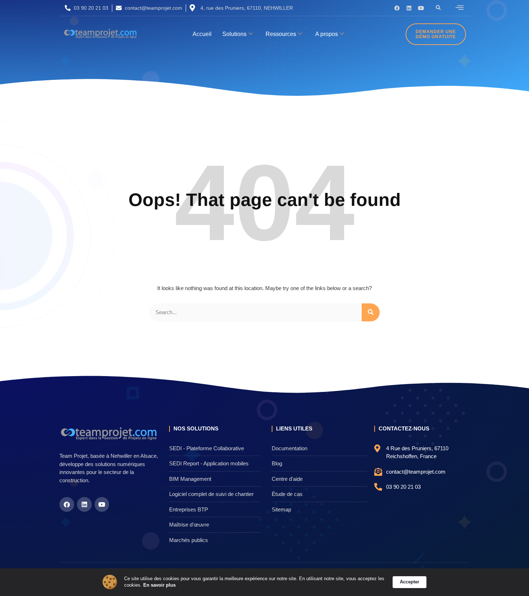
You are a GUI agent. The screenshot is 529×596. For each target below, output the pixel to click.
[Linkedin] (409, 8)
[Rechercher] (371, 312)
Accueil (202, 34)
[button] (438, 8)
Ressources (281, 34)
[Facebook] (397, 8)
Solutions (234, 34)
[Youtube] (421, 8)
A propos (326, 34)
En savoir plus (159, 585)
